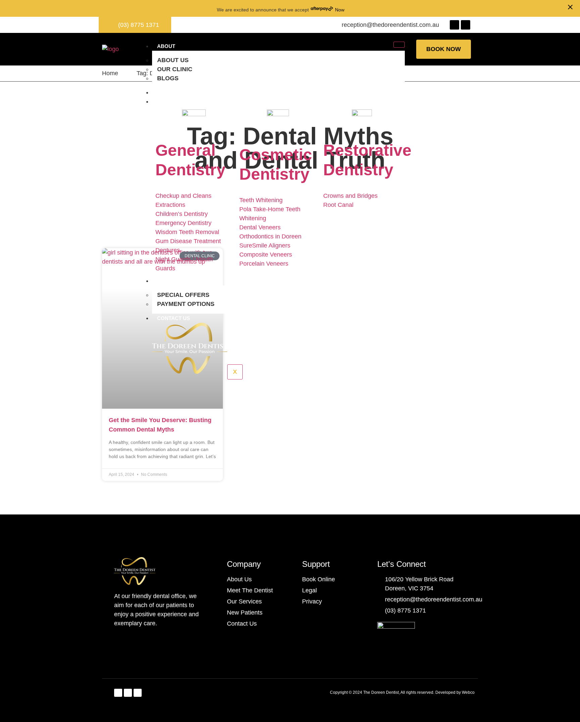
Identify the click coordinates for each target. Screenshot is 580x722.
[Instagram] (138, 693)
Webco (468, 692)
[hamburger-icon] (399, 45)
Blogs (168, 78)
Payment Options (185, 304)
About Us (173, 60)
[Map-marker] (465, 25)
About (166, 46)
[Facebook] (454, 25)
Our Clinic (174, 69)
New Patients (175, 281)
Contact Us (173, 318)
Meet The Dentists (183, 92)
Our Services (176, 101)
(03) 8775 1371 (138, 24)
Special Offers (183, 294)
